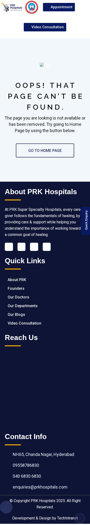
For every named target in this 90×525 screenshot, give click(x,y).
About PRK (17, 279)
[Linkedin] (22, 247)
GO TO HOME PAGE (45, 150)
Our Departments (23, 306)
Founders (16, 288)
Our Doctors (18, 297)
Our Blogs (16, 314)
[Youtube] (34, 247)
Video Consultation (24, 323)
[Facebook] (9, 247)
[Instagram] (47, 247)
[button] (83, 7)
